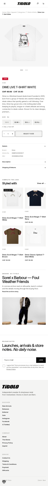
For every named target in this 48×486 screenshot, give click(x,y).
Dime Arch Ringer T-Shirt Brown (12, 256)
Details (4, 146)
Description (6, 162)
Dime (4, 83)
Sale (3, 415)
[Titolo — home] (10, 387)
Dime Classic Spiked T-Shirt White (35, 256)
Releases (5, 409)
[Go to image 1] (21, 70)
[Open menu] (4, 3)
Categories (21, 12)
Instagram (6, 418)
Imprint (4, 446)
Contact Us (6, 458)
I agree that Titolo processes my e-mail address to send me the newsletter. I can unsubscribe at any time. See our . (25, 367)
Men (8, 12)
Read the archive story (10, 291)
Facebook (5, 421)
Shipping (5, 461)
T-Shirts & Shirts (31, 12)
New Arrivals (6, 406)
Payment (5, 467)
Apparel (14, 12)
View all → (41, 183)
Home (4, 12)
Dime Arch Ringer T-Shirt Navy (35, 218)
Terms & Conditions (9, 464)
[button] (4, 482)
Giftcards (5, 470)
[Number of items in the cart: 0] (43, 3)
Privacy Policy (11, 369)
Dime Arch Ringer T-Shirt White (12, 219)
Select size (28, 134)
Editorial (5, 412)
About (4, 437)
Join (41, 360)
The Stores (6, 440)
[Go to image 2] (26, 70)
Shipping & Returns (9, 167)
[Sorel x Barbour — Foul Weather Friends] (24, 311)
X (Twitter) (6, 424)
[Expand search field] (37, 3)
